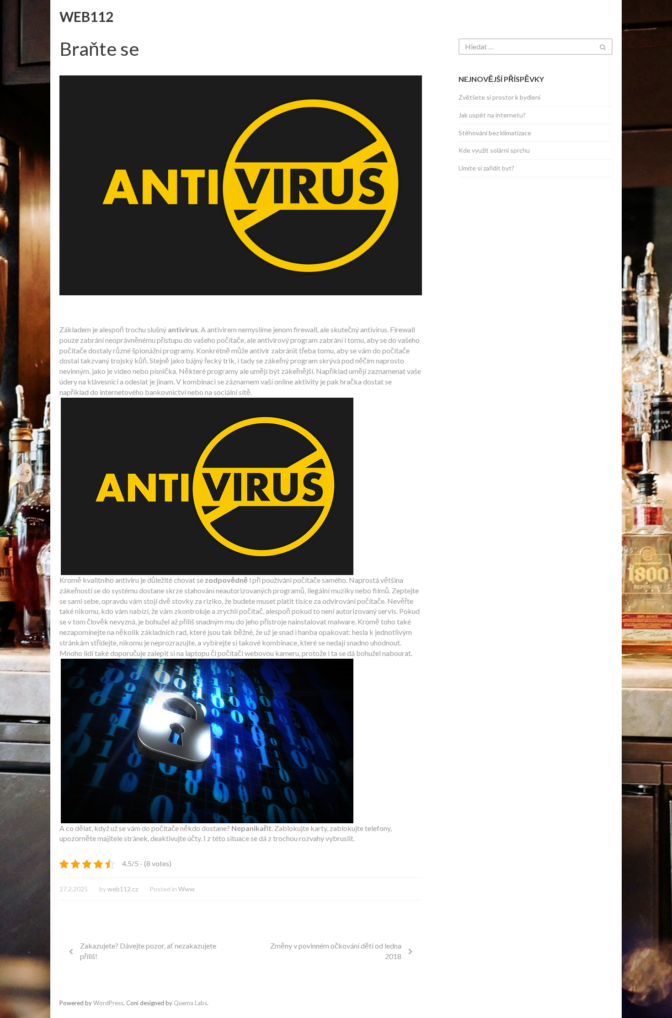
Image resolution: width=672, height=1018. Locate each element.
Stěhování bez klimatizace (495, 133)
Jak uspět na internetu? (492, 115)
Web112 (86, 16)
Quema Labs (190, 1003)
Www (186, 889)
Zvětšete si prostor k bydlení (499, 97)
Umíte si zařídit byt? (486, 168)
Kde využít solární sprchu (494, 150)
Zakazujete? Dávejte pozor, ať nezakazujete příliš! (148, 950)
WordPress (108, 1003)
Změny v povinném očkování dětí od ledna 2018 (335, 950)
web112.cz (122, 889)
